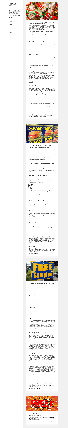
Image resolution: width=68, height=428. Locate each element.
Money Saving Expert (32, 80)
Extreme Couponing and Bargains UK (34, 316)
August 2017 (10, 35)
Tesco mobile (31, 184)
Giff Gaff (30, 185)
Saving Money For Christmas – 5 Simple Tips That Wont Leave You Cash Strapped (14, 11)
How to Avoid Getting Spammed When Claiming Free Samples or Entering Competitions (14, 13)
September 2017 (11, 33)
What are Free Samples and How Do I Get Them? (14, 15)
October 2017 (10, 32)
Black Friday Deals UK (32, 81)
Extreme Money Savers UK (33, 317)
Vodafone (30, 187)
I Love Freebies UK (13, 3)
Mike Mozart (36, 253)
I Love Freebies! (11, 17)
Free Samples (10, 24)
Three (30, 186)
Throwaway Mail (44, 167)
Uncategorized (36, 424)
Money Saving (10, 25)
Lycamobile (30, 188)
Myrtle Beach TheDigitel (37, 388)
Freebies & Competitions (33, 318)
